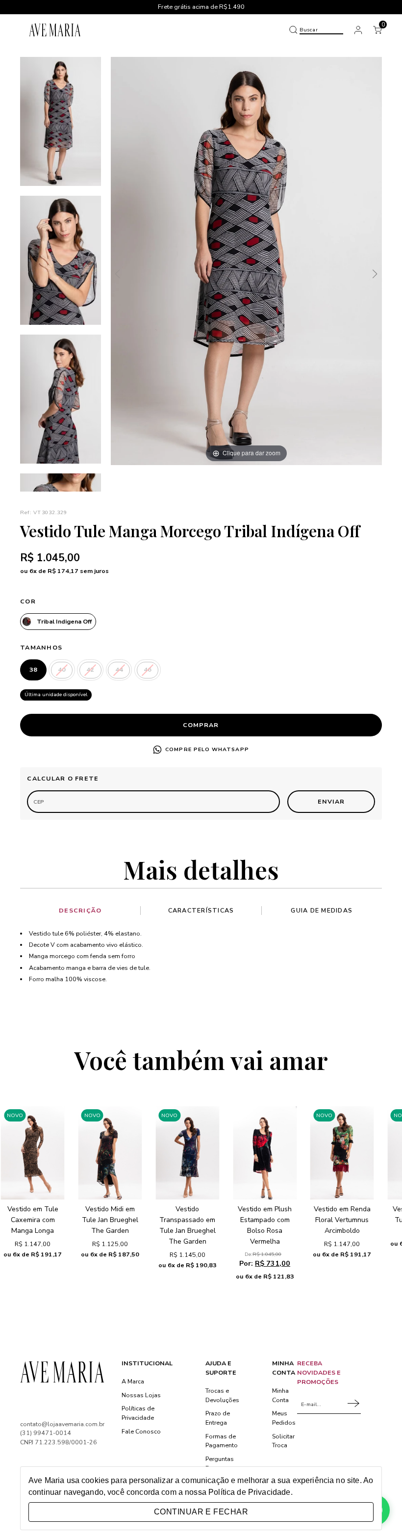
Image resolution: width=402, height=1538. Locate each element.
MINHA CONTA (283, 1368)
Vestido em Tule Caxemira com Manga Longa (32, 1219)
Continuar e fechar (201, 1512)
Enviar (331, 801)
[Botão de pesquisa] (293, 30)
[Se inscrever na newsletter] (354, 1404)
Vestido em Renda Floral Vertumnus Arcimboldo (342, 1219)
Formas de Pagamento (221, 1441)
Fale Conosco (141, 1431)
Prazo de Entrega (217, 1418)
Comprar (201, 725)
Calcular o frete (63, 778)
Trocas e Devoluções (222, 1395)
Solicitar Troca (283, 1441)
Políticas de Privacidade (138, 1413)
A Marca (133, 1381)
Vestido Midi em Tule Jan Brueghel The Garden (110, 1219)
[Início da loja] (55, 29)
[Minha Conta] (358, 30)
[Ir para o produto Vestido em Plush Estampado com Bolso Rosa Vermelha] (265, 1152)
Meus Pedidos (284, 1418)
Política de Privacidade (249, 1492)
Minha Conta (280, 1395)
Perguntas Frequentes (221, 1463)
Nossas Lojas (141, 1395)
